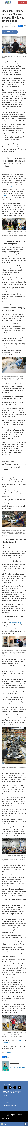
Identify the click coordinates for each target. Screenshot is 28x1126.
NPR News (9, 1052)
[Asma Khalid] (5, 1066)
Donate (23, 2)
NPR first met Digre (16, 623)
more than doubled (7, 187)
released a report (7, 195)
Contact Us (5, 1095)
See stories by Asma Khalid (18, 1067)
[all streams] (26, 1124)
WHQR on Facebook (8, 1099)
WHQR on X (6, 1102)
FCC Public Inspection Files (9, 1105)
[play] (2, 1124)
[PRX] (7, 1118)
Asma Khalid (9, 24)
